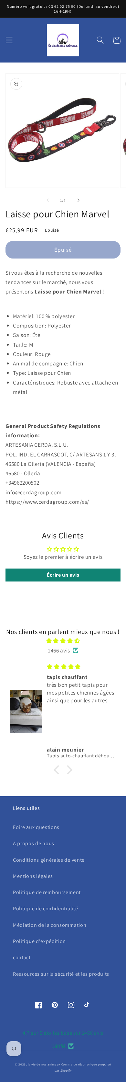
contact (22, 957)
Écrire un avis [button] (63, 574)
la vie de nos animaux (44, 1064)
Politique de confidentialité (45, 908)
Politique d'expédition (39, 941)
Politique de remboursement (47, 892)
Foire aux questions (36, 827)
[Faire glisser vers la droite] (78, 200)
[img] (63, 640)
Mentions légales (33, 876)
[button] (9, 40)
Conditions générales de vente (49, 860)
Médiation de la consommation (49, 925)
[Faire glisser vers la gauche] (48, 200)
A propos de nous (33, 843)
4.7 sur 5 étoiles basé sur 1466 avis (63, 1033)
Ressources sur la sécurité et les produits (61, 974)
